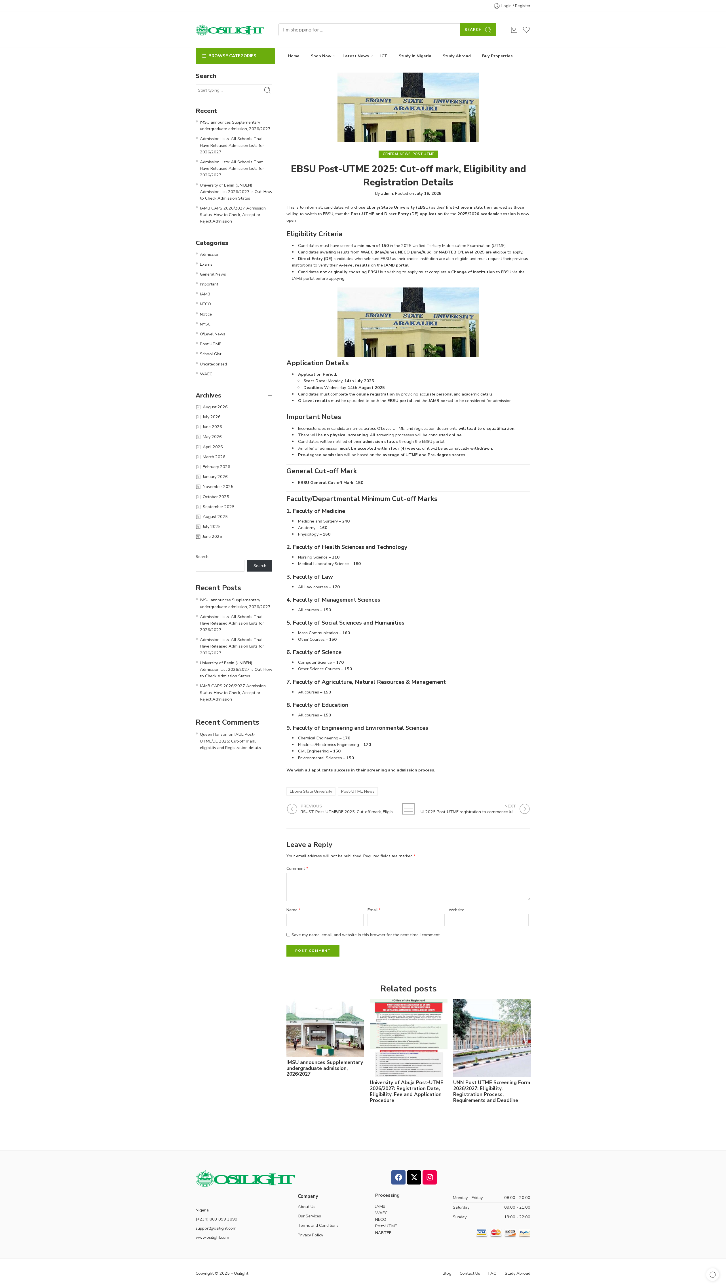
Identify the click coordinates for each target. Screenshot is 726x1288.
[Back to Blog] (408, 809)
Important (209, 284)
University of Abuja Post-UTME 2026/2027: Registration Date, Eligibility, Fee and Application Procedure (406, 1091)
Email (374, 910)
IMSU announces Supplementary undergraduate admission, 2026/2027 (324, 1068)
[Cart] (514, 30)
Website (456, 910)
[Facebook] (398, 1177)
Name (293, 910)
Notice (206, 314)
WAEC (206, 374)
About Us (306, 1206)
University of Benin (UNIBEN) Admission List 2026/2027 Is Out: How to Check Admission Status (236, 191)
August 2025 (215, 516)
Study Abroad (457, 56)
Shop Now (321, 56)
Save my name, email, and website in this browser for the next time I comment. (366, 935)
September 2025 (219, 506)
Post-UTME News (358, 791)
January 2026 (215, 476)
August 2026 (215, 407)
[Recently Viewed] (712, 1274)
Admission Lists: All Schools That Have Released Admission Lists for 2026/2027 (232, 145)
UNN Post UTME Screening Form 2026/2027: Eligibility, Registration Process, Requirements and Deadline (491, 1091)
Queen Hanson (213, 734)
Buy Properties (497, 56)
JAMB (205, 294)
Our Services (309, 1216)
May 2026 (212, 436)
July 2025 (212, 526)
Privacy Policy (310, 1235)
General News (397, 154)
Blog (447, 1273)
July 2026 (212, 417)
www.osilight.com (212, 1237)
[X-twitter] (414, 1177)
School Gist (210, 354)
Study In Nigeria (415, 56)
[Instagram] (430, 1177)
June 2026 (212, 427)
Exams (206, 264)
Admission (210, 254)
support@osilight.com (216, 1228)
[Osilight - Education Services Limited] (230, 29)
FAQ (492, 1273)
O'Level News (212, 334)
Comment (297, 868)
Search (473, 29)
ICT (383, 56)
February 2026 (216, 466)
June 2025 (212, 536)
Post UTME (423, 154)
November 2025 (218, 486)
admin (387, 193)
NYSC (205, 324)
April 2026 (213, 447)
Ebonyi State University (311, 791)
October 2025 (216, 497)
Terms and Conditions (318, 1225)
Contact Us (470, 1273)
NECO (205, 304)
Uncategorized (213, 364)
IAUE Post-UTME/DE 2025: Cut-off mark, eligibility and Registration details (230, 740)
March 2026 (214, 457)
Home (293, 56)
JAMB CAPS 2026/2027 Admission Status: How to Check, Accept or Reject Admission (233, 214)
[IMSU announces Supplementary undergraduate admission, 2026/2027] (325, 1028)
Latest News (356, 56)
